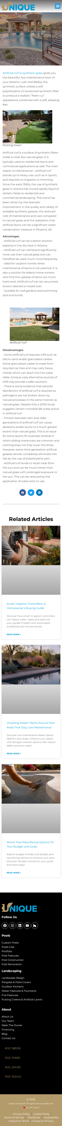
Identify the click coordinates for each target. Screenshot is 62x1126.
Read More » (14, 634)
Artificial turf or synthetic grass (23, 73)
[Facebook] (5, 925)
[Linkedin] (20, 925)
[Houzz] (34, 925)
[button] (57, 6)
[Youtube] (27, 925)
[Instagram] (12, 925)
